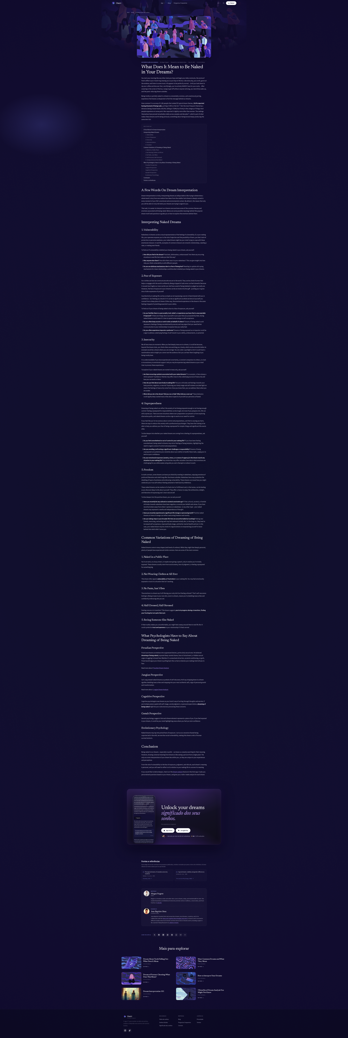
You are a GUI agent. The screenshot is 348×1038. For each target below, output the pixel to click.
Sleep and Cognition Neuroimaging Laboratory (175, 918)
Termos (199, 1022)
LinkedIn (159, 903)
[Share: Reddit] (167, 935)
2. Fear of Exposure (150, 137)
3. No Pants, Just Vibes (151, 155)
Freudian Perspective (151, 165)
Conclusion (147, 178)
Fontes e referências (150, 180)
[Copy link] (185, 935)
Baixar (232, 3)
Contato (180, 1025)
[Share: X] (154, 935)
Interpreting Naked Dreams (151, 132)
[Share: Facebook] (159, 935)
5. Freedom (148, 145)
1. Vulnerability (149, 135)
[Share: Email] (180, 935)
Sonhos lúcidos (163, 1022)
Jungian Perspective (151, 167)
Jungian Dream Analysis (160, 690)
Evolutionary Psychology (152, 175)
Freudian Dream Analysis (161, 668)
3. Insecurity (148, 140)
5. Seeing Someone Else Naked (153, 160)
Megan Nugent (165, 62)
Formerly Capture (131, 1018)
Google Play (184, 830)
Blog (169, 3)
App (162, 3)
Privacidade (200, 1019)
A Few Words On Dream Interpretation (154, 129)
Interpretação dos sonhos (143, 12)
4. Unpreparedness (150, 142)
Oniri (128, 12)
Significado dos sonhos (165, 1025)
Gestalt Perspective (150, 172)
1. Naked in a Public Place (152, 150)
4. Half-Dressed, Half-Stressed (153, 157)
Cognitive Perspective (151, 170)
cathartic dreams (173, 922)
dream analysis (178, 772)
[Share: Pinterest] (172, 935)
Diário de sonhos (164, 1019)
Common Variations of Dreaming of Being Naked (157, 147)
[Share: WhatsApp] (176, 935)
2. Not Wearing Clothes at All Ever (154, 152)
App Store (169, 830)
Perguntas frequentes (180, 3)
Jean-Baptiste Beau (181, 62)
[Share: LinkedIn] (163, 935)
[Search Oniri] (224, 3)
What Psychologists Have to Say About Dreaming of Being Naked (162, 162)
